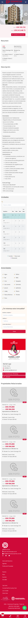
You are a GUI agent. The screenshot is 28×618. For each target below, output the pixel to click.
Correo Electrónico (6, 324)
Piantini (4, 572)
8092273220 (7, 549)
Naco (3, 574)
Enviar (14, 331)
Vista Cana (5, 593)
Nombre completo (6, 312)
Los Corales (5, 590)
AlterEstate (17, 608)
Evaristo (4, 577)
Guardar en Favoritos (19, 34)
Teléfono (4, 318)
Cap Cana (4, 585)
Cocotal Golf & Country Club (9, 588)
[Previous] (2, 14)
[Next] (25, 14)
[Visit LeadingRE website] (6, 598)
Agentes (4, 563)
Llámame (7, 377)
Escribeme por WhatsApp (11, 374)
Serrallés (4, 579)
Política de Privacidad (7, 566)
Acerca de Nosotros (7, 561)
